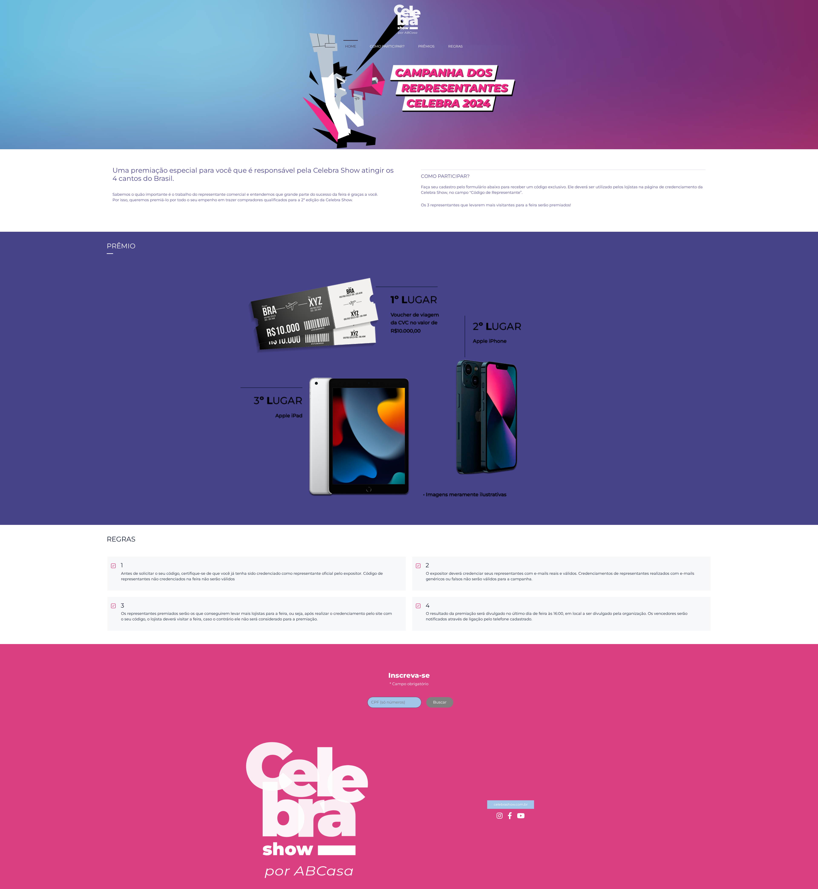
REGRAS (455, 46)
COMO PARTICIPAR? (387, 46)
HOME (350, 46)
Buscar (439, 702)
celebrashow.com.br (511, 804)
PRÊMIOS (426, 46)
